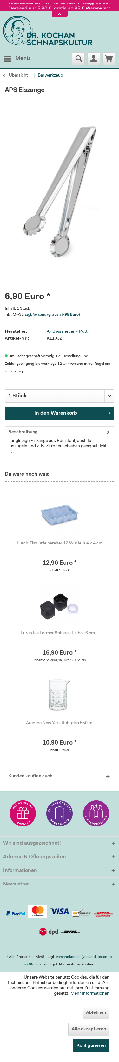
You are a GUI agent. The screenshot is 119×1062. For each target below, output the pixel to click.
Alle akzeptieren (89, 1029)
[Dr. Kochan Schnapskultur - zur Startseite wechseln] (47, 30)
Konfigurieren (91, 1046)
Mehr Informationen (89, 994)
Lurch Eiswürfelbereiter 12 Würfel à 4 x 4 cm (59, 543)
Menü (22, 58)
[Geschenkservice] (23, 813)
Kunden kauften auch (30, 776)
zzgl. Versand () (52, 315)
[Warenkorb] (108, 58)
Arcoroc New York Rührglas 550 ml (59, 723)
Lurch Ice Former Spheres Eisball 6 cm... (60, 633)
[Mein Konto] (93, 58)
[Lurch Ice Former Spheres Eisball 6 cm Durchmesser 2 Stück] (59, 605)
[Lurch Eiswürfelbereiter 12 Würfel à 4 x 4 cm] (59, 515)
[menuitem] (16, 58)
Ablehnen (96, 1013)
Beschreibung (23, 432)
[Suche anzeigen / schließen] (78, 58)
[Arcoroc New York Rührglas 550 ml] (59, 694)
